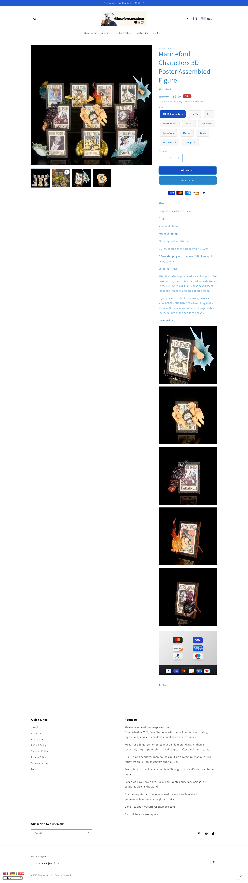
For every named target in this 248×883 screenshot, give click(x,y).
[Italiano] (18, 873)
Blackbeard (169, 142)
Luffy (195, 114)
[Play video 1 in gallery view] (61, 178)
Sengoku (190, 142)
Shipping (178, 101)
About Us (36, 733)
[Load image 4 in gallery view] (81, 178)
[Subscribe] (88, 833)
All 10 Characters (173, 114)
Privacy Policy (38, 757)
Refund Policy (38, 745)
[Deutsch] (13, 873)
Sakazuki (206, 123)
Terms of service (40, 763)
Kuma (202, 132)
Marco (186, 132)
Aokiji (188, 123)
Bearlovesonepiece (46, 875)
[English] (5, 873)
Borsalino (168, 132)
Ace (209, 114)
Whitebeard (169, 123)
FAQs (33, 768)
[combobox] (208, 18)
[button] (35, 18)
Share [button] (165, 684)
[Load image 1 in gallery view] (40, 178)
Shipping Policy (39, 751)
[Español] (22, 873)
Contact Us (37, 739)
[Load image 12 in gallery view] (101, 178)
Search (35, 727)
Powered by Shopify (63, 875)
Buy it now (187, 180)
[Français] (9, 873)
